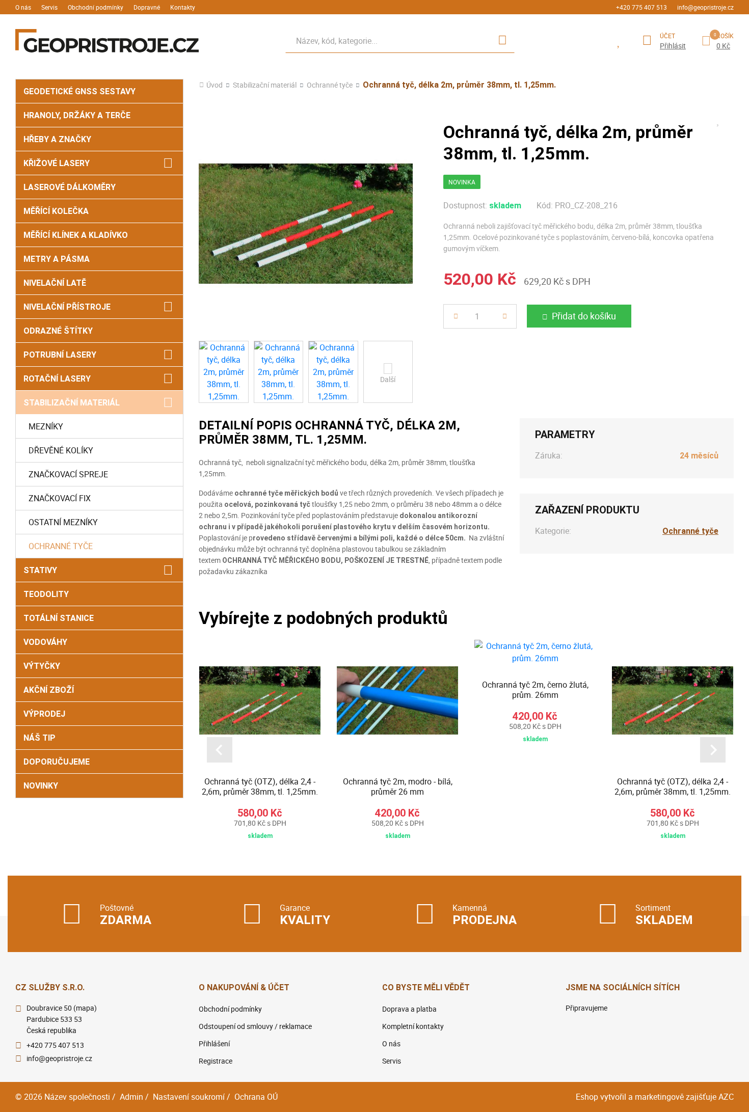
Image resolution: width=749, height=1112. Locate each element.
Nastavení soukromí (189, 1096)
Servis (49, 7)
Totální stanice (58, 618)
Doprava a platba (409, 1009)
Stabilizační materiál (71, 403)
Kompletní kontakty (413, 1026)
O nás (23, 7)
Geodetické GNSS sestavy (79, 91)
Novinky (40, 786)
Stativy (40, 570)
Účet (667, 35)
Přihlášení (214, 1043)
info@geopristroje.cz (705, 7)
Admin (131, 1096)
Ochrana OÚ (256, 1096)
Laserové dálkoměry (69, 187)
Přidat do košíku (584, 316)
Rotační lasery (57, 379)
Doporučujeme (56, 762)
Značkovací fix (60, 498)
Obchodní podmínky (95, 7)
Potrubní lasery (59, 355)
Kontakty (182, 7)
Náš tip (39, 738)
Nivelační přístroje (67, 307)
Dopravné (146, 7)
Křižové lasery (56, 163)
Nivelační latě (54, 283)
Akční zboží (48, 690)
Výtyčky (41, 666)
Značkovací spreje (68, 474)
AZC (726, 1096)
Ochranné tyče (61, 546)
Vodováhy (45, 642)
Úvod (214, 85)
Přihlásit (673, 46)
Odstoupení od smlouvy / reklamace (255, 1026)
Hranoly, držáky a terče (76, 115)
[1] (502, 41)
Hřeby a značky (57, 139)
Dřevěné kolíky (61, 450)
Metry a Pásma (56, 259)
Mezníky (46, 426)
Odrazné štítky (58, 331)
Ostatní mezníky (63, 522)
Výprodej (44, 714)
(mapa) (85, 1008)
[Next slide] (713, 750)
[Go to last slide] (219, 750)
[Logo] (107, 40)
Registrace (215, 1061)
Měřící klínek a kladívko (75, 235)
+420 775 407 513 (641, 7)
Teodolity (46, 594)
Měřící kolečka (56, 211)
